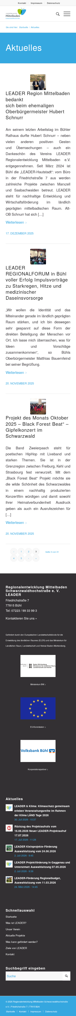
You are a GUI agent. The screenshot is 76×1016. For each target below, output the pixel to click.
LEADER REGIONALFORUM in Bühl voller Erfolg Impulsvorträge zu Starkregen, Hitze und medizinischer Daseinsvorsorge (37, 282)
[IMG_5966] (38, 82)
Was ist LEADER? (16, 923)
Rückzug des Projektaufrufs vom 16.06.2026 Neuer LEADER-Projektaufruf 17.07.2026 (40, 831)
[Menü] (65, 13)
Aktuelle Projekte (15, 935)
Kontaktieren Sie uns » (21, 618)
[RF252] (38, 256)
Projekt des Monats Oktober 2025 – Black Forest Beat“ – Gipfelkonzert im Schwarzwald (37, 426)
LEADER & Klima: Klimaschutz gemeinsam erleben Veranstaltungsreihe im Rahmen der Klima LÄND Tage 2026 (42, 810)
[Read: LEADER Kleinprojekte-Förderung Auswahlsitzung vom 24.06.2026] (9, 848)
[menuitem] (22, 3)
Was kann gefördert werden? (22, 942)
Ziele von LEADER (16, 948)
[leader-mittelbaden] (31, 13)
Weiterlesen (15, 222)
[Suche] (56, 13)
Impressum (36, 3)
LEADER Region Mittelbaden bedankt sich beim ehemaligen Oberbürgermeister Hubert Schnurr (38, 105)
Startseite (11, 916)
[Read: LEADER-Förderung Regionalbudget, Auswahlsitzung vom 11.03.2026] (9, 879)
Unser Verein (13, 929)
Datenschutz (53, 3)
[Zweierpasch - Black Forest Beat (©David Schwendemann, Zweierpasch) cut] (38, 406)
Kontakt (22, 3)
